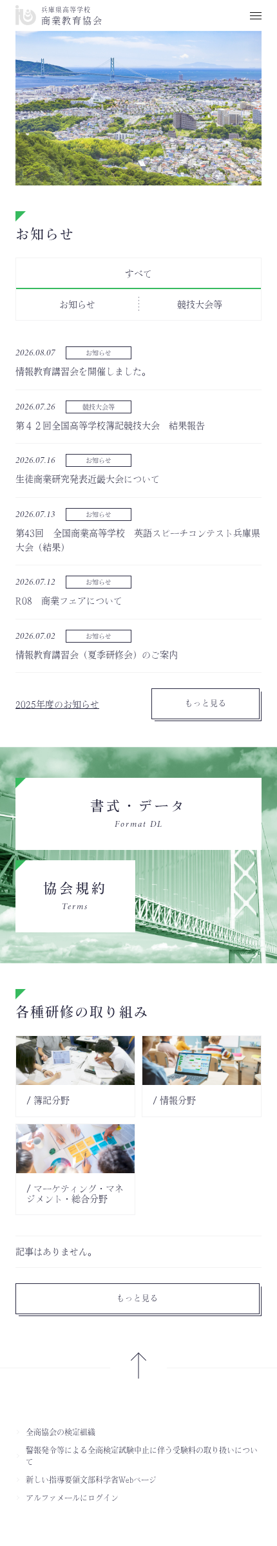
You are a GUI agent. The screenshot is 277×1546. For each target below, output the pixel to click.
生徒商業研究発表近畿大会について (87, 479)
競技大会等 (98, 407)
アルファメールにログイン (72, 1498)
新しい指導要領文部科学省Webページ (91, 1480)
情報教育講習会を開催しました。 (83, 371)
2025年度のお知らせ (57, 704)
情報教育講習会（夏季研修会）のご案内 (96, 654)
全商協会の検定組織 (60, 1432)
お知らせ (98, 353)
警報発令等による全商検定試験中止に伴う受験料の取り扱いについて (142, 1456)
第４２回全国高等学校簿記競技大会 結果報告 (110, 425)
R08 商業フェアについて (68, 600)
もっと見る (206, 703)
